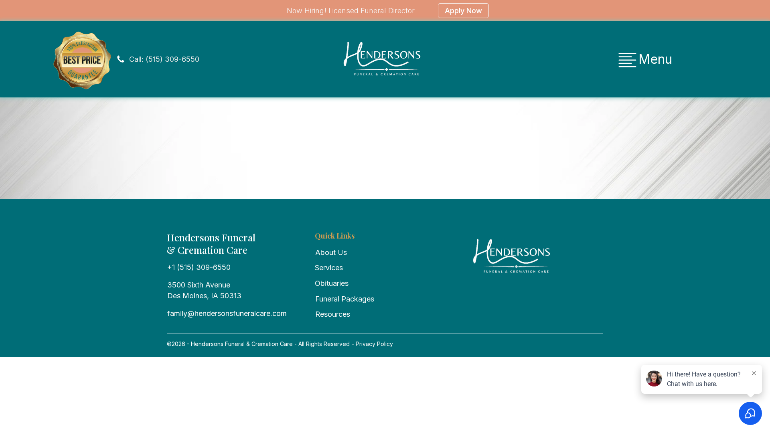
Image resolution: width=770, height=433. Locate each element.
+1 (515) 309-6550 (199, 267)
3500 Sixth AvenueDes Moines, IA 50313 (204, 290)
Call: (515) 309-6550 (164, 59)
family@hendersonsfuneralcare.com (227, 313)
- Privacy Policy (371, 343)
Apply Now (463, 10)
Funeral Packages (344, 299)
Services (329, 267)
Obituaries (332, 283)
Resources (332, 314)
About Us (331, 252)
